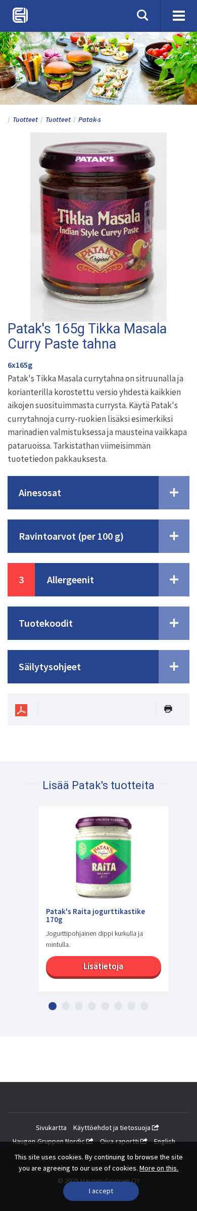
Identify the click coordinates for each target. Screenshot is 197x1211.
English (164, 1141)
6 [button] (118, 1006)
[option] (98, 904)
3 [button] (79, 1006)
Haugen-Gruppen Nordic (49, 1141)
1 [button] (52, 1006)
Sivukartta (51, 1127)
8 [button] (144, 1006)
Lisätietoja (103, 966)
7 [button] (131, 1006)
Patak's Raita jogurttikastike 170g (95, 915)
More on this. (158, 1168)
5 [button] (105, 1006)
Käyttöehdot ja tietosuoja (112, 1127)
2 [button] (66, 1006)
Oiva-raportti (120, 1141)
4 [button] (92, 1006)
